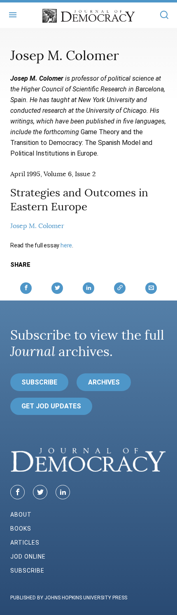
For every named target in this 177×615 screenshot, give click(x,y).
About (21, 514)
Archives (104, 382)
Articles (25, 542)
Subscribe (39, 382)
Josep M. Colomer (37, 226)
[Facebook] (17, 492)
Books (20, 528)
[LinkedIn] (63, 492)
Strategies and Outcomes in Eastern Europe (79, 200)
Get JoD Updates (51, 406)
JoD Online (28, 556)
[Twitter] (40, 492)
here (66, 245)
